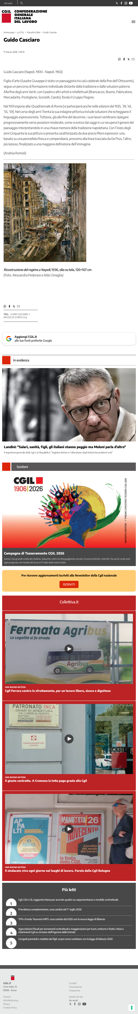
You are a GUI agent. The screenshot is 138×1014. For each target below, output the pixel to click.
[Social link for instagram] (126, 3)
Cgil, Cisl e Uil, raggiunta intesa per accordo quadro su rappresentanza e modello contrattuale (68, 899)
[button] (119, 59)
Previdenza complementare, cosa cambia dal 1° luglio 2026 (50, 909)
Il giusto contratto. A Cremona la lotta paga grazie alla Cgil (46, 781)
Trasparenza (74, 990)
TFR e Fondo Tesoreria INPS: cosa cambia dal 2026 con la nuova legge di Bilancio (61, 919)
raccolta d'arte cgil (15, 317)
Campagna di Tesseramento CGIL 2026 (34, 553)
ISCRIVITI (69, 584)
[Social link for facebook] (121, 3)
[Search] (21, 3)
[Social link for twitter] (117, 3)
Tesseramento (75, 987)
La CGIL (20, 32)
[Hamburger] (133, 22)
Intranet (8, 3)
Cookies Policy (10, 1007)
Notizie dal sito (76, 996)
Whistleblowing (10, 1000)
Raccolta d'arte (33, 32)
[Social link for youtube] (131, 3)
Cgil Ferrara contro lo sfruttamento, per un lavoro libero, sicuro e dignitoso (58, 691)
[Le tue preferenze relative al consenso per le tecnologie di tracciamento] (131, 1007)
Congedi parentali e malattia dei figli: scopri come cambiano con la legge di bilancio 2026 (65, 938)
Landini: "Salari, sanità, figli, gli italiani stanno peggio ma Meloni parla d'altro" (65, 447)
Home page (9, 32)
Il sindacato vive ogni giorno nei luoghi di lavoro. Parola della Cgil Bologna (57, 870)
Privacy (6, 1004)
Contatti (73, 983)
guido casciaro (19, 314)
